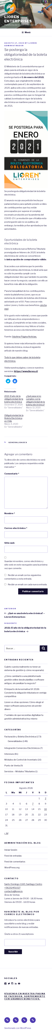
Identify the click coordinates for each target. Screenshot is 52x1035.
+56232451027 (12, 887)
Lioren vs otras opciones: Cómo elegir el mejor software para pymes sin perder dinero (23, 706)
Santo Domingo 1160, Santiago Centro (23, 884)
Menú (27, 32)
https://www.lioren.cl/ (26, 371)
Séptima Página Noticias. (24, 336)
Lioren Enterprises (18, 19)
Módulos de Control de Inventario (20, 759)
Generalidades (17, 442)
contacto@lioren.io (13, 891)
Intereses (9, 754)
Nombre (9, 513)
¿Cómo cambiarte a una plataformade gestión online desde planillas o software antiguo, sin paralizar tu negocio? (24, 680)
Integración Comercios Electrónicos (22, 748)
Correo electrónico (15, 528)
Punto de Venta (12, 765)
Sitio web (9, 543)
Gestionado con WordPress (17, 1028)
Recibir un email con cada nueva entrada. (27, 584)
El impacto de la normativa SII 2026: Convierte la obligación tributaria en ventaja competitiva (25, 693)
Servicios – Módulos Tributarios (19, 771)
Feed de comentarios (14, 861)
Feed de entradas (13, 855)
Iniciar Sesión (10, 850)
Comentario (11, 473)
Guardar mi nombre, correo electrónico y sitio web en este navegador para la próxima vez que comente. (25, 565)
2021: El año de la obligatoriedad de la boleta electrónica (13, 399)
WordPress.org (12, 867)
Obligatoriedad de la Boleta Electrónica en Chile (13, 418)
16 (45, 809)
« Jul (6, 833)
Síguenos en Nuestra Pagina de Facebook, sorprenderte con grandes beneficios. (24, 996)
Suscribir (13, 951)
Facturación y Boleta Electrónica (20, 736)
